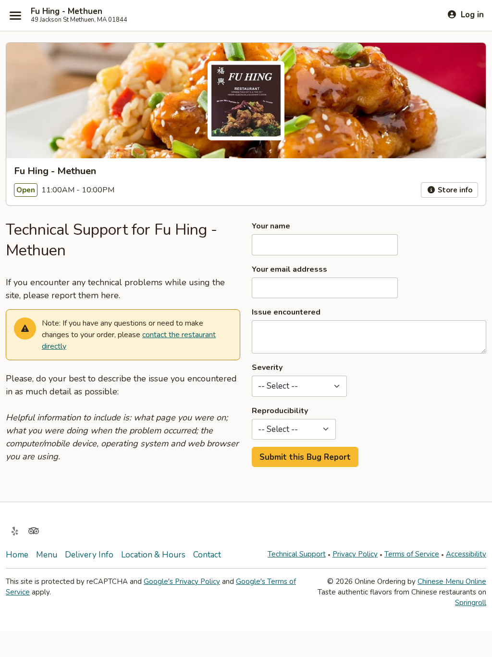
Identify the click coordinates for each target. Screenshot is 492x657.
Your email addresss (289, 269)
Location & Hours (153, 554)
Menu (46, 554)
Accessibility (466, 554)
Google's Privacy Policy (182, 581)
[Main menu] (15, 15)
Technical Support (297, 554)
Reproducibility (280, 410)
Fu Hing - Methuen (66, 11)
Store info (454, 190)
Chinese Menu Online (452, 581)
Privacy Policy (355, 554)
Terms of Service (411, 554)
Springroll (470, 602)
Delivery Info (89, 554)
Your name (271, 226)
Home (17, 554)
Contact (207, 554)
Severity (267, 367)
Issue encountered (286, 312)
